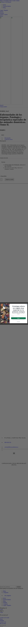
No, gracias (18, 321)
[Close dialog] (26, 304)
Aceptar (18, 318)
